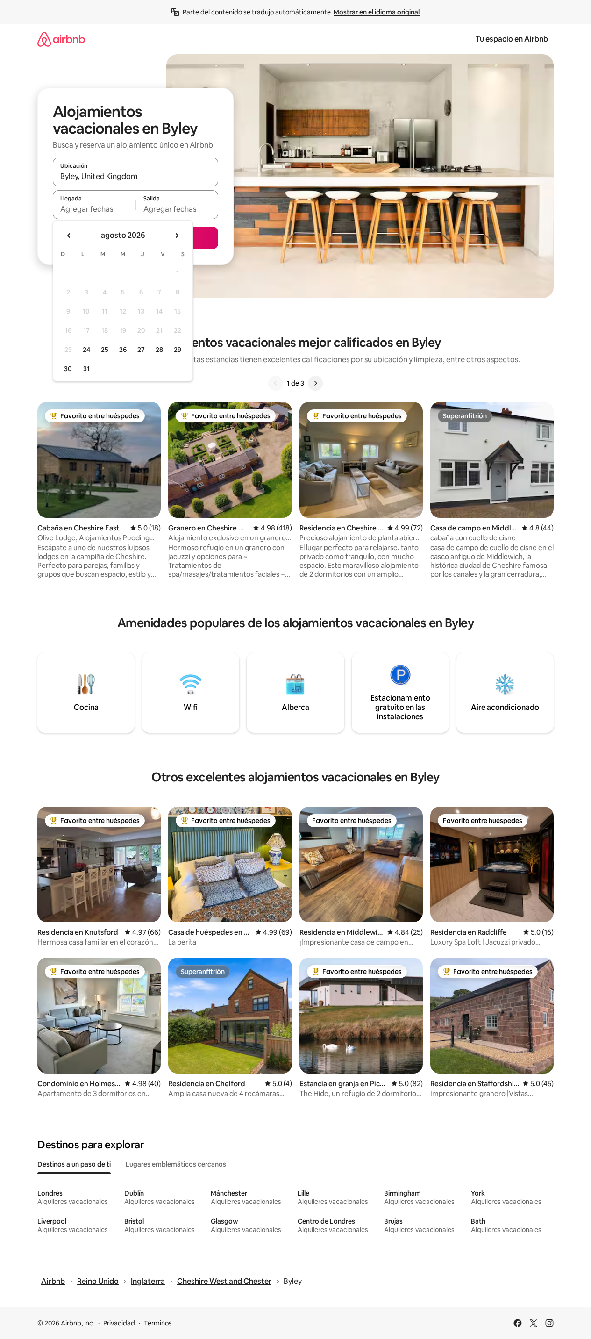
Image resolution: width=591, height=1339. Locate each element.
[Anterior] (275, 383)
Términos (158, 1323)
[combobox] (135, 176)
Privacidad (119, 1323)
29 (177, 349)
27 (141, 349)
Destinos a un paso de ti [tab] (74, 1164)
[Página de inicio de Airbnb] (61, 39)
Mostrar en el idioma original (377, 12)
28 (159, 349)
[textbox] (94, 209)
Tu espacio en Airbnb (512, 39)
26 (123, 349)
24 (86, 349)
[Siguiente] (315, 383)
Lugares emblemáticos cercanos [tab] (176, 1164)
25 (104, 349)
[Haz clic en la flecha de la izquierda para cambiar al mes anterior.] (69, 235)
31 (86, 369)
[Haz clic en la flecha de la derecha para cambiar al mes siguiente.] (176, 235)
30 (68, 369)
